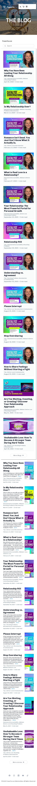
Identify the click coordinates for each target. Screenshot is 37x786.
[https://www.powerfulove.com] (10, 7)
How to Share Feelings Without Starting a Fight (12, 677)
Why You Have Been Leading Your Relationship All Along (13, 467)
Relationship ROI (12, 588)
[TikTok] (27, 775)
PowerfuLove (7, 41)
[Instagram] (14, 775)
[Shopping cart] (23, 6)
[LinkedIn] (18, 775)
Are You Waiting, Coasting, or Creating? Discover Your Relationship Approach (13, 703)
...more (19, 476)
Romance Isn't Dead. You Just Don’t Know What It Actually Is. (13, 517)
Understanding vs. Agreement (13, 611)
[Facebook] (9, 775)
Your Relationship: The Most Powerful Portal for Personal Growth (13, 565)
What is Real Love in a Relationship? (12, 538)
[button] (26, 6)
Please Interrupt (12, 634)
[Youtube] (23, 775)
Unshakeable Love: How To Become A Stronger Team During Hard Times (13, 735)
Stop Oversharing (12, 655)
